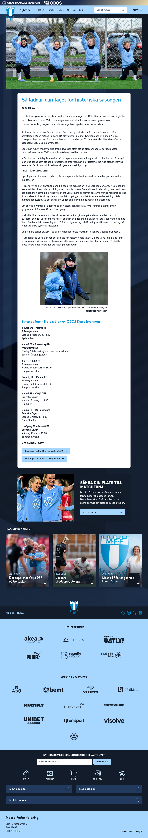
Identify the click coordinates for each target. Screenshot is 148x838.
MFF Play (71, 9)
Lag (81, 9)
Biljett (41, 9)
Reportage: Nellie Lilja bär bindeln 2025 (44, 451)
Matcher (51, 9)
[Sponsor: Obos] (53, 3)
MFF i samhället (18, 800)
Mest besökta (17, 788)
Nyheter (25, 10)
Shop (61, 9)
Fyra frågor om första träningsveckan (42, 458)
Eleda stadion (87, 788)
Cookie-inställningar (131, 831)
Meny (135, 9)
